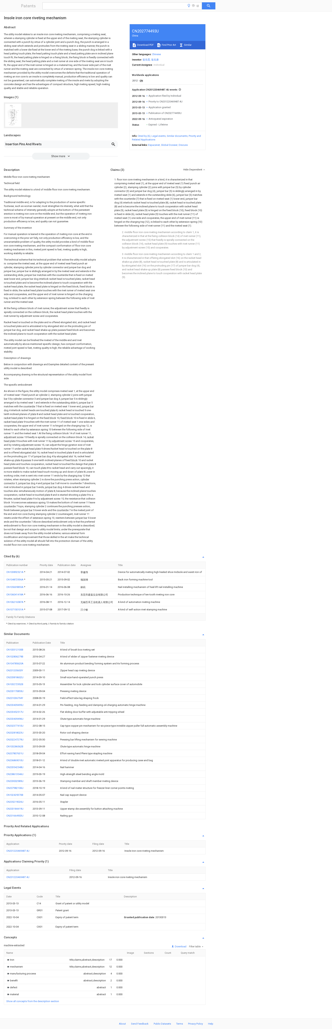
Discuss (183, 145)
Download (180, 946)
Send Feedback (140, 1023)
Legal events (159, 135)
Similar (187, 44)
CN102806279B (14, 656)
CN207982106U (14, 788)
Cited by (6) (144, 135)
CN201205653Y (14, 670)
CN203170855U (14, 691)
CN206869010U (14, 760)
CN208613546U (14, 774)
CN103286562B (14, 746)
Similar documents (177, 135)
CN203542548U (14, 767)
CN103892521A (15, 572)
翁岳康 (155, 59)
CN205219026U (14, 801)
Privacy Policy (195, 1023)
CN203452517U (14, 711)
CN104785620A (14, 663)
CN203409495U (14, 705)
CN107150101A (15, 609)
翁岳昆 (146, 59)
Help (210, 1023)
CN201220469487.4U (17, 850)
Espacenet (154, 145)
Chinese (156, 54)
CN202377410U (14, 725)
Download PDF (145, 44)
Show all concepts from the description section (32, 1001)
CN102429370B (14, 794)
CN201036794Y (14, 698)
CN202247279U (14, 739)
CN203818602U (14, 677)
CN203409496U (14, 718)
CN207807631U (14, 753)
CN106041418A (15, 594)
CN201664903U (14, 815)
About (122, 1023)
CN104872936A (15, 579)
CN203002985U (14, 781)
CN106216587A (15, 602)
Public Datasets (162, 1023)
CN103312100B (14, 649)
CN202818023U (14, 732)
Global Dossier (169, 145)
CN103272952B (14, 684)
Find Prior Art (168, 44)
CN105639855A (15, 587)
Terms (179, 1023)
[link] (10, 959)
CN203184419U (14, 808)
